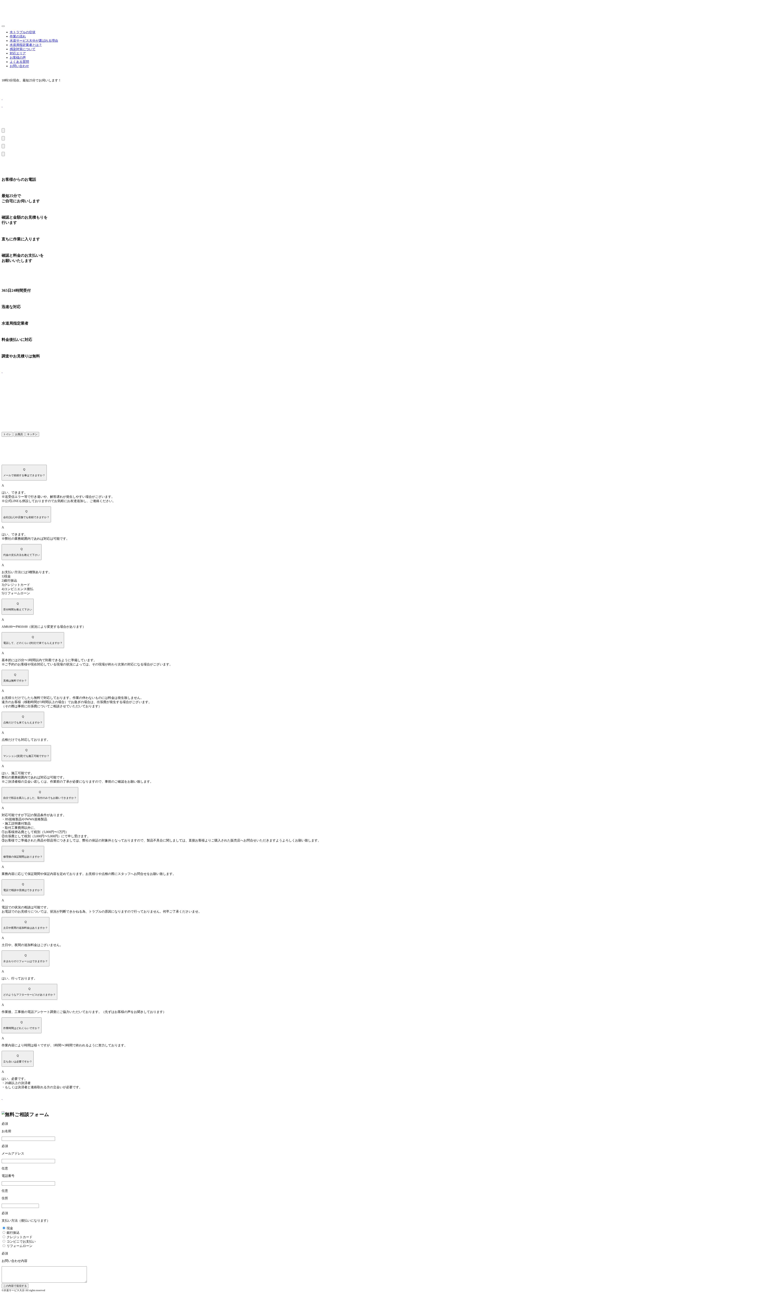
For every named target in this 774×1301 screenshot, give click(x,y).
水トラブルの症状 (22, 32)
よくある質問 (19, 61)
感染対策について (22, 49)
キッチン (32, 434)
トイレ (7, 434)
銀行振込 (13, 1232)
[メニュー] (3, 26)
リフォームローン (19, 1246)
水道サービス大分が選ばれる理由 (34, 40)
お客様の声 (18, 57)
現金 (10, 1228)
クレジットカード (19, 1237)
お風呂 (19, 434)
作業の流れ (18, 36)
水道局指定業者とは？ (26, 45)
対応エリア (18, 53)
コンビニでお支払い (21, 1241)
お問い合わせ (19, 66)
